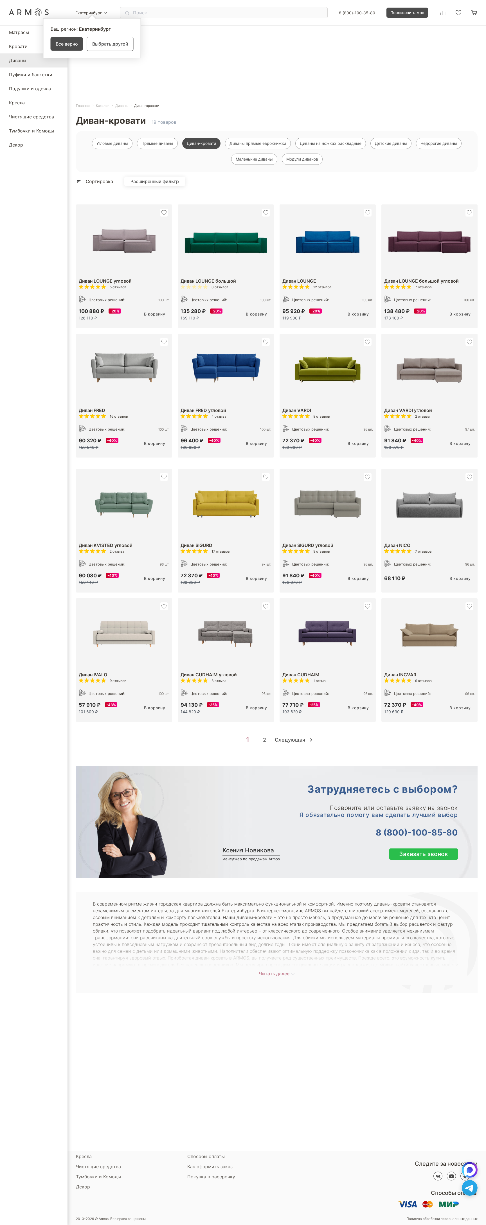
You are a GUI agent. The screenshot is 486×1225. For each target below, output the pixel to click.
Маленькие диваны (254, 159)
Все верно (67, 44)
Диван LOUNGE (299, 281)
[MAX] (470, 1170)
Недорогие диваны (438, 143)
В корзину (154, 314)
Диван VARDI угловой (408, 410)
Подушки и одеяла (30, 88)
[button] (164, 213)
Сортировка (99, 181)
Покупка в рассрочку (211, 1176)
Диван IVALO (93, 674)
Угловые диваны (112, 143)
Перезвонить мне (407, 12)
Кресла (17, 102)
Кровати (18, 46)
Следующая (291, 740)
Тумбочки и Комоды (31, 131)
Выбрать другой (110, 44)
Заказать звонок (423, 853)
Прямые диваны (157, 143)
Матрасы (19, 32)
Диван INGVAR (400, 674)
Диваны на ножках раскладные (330, 143)
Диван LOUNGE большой (208, 281)
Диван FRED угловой (203, 410)
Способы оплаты (206, 1156)
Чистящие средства (31, 117)
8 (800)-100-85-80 (357, 12)
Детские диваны (391, 143)
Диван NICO (397, 545)
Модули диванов (302, 159)
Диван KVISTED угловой (105, 545)
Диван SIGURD (196, 545)
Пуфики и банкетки (30, 74)
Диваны (17, 60)
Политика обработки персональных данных (442, 1219)
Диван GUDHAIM (301, 674)
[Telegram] (470, 1188)
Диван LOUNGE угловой (105, 281)
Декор (16, 145)
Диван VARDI (296, 410)
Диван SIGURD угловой (307, 545)
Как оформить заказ (210, 1166)
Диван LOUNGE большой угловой (421, 281)
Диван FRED (92, 410)
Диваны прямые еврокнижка (258, 143)
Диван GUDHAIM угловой (209, 674)
